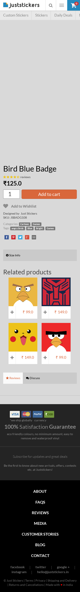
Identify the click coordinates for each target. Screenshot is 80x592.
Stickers (41, 15)
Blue (30, 228)
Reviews (40, 512)
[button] (73, 5)
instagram (19, 572)
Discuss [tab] (34, 378)
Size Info (14, 255)
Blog (40, 544)
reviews (25, 177)
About (40, 491)
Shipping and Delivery (62, 580)
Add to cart (49, 194)
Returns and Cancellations (26, 584)
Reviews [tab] (14, 378)
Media (40, 523)
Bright (39, 228)
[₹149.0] (56, 304)
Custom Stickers (15, 15)
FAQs (40, 502)
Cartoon (24, 224)
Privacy (40, 580)
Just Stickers (21, 6)
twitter (40, 567)
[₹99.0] (23, 304)
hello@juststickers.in (53, 572)
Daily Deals (63, 15)
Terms (29, 580)
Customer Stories (40, 534)
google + (63, 567)
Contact (40, 555)
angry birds (17, 228)
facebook (17, 567)
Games (36, 224)
